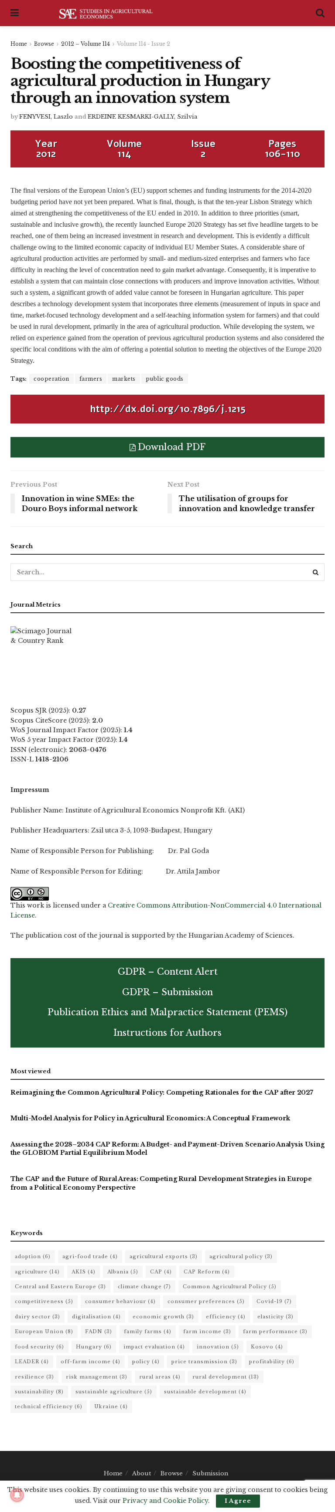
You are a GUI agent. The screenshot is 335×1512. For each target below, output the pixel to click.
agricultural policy (241, 1256)
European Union (44, 1331)
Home (18, 44)
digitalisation (96, 1317)
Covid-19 (274, 1301)
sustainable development (205, 1392)
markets (124, 378)
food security (39, 1347)
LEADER (32, 1361)
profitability (271, 1361)
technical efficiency (48, 1406)
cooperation (51, 378)
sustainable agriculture (113, 1392)
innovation (218, 1347)
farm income (207, 1331)
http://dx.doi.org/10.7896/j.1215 (168, 409)
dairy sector (37, 1317)
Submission (210, 1473)
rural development (225, 1377)
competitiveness (44, 1301)
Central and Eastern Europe (60, 1286)
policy (146, 1361)
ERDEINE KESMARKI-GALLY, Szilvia (143, 116)
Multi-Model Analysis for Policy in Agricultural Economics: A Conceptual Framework (150, 1118)
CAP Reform (207, 1272)
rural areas (160, 1377)
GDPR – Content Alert (168, 971)
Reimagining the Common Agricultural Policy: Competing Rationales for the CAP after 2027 (161, 1092)
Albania (122, 1272)
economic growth (163, 1317)
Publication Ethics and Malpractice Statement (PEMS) (167, 1012)
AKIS (84, 1272)
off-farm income (90, 1361)
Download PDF (171, 447)
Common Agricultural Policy (230, 1286)
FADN (98, 1331)
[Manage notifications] (17, 1495)
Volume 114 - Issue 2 (143, 44)
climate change (144, 1286)
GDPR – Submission (167, 992)
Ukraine (111, 1406)
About (141, 1473)
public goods (165, 378)
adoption (33, 1256)
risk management (96, 1377)
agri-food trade (90, 1256)
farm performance (275, 1331)
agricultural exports (164, 1256)
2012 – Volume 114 (85, 44)
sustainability (39, 1392)
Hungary (94, 1347)
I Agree (238, 1501)
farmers (91, 378)
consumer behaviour (120, 1301)
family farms (147, 1331)
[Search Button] (316, 572)
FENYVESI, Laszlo (46, 116)
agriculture (37, 1272)
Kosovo (267, 1347)
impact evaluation (154, 1347)
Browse (44, 44)
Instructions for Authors (167, 1032)
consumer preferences (206, 1301)
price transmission (204, 1361)
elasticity (275, 1317)
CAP (161, 1272)
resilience (34, 1377)
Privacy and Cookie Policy (165, 1501)
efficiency (226, 1317)
